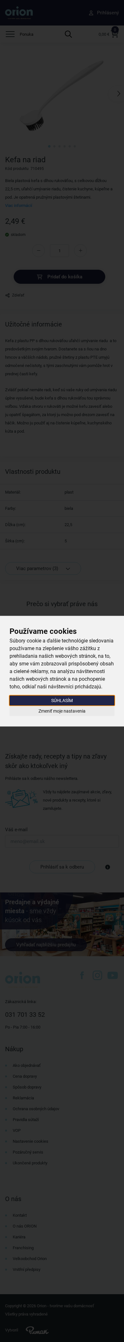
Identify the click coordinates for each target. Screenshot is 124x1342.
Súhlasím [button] (62, 700)
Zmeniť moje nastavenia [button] (62, 711)
